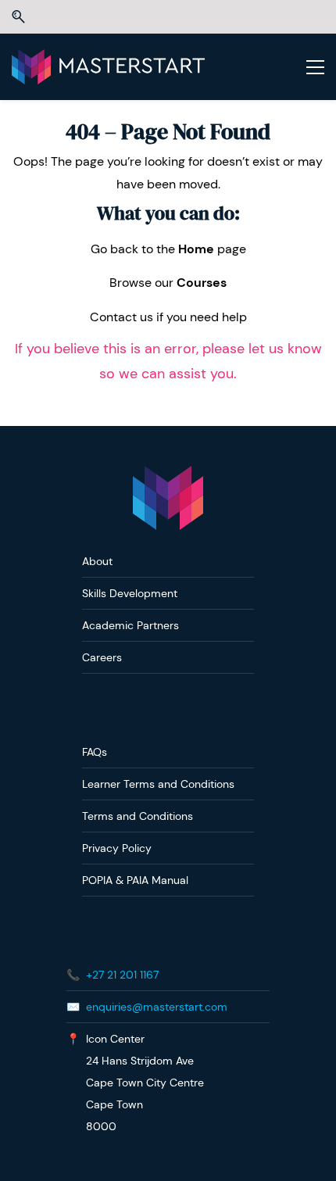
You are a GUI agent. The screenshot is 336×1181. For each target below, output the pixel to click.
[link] (168, 476)
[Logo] (108, 66)
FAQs (94, 752)
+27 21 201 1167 (122, 975)
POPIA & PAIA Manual (135, 880)
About (97, 561)
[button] (18, 16)
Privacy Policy (117, 848)
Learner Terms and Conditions (158, 784)
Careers (102, 657)
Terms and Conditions (137, 816)
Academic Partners (130, 625)
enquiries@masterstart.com (156, 1007)
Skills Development (129, 593)
